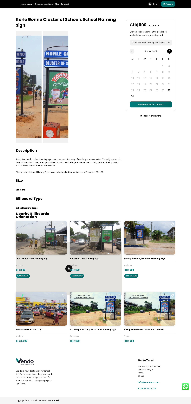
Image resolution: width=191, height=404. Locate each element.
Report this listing (152, 115)
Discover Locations (44, 4)
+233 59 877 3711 (147, 388)
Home (23, 4)
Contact (65, 4)
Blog (57, 4)
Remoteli (54, 400)
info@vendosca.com (148, 382)
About (30, 4)
